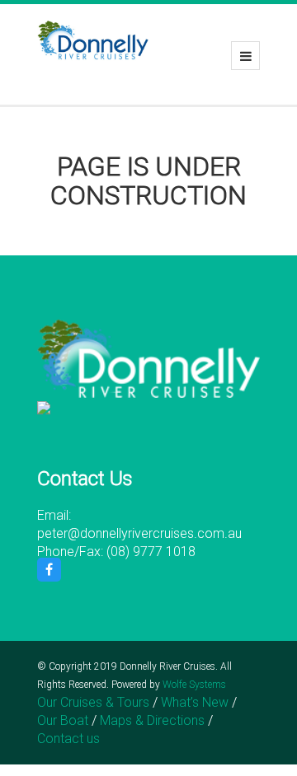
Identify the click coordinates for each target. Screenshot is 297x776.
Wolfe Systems (194, 684)
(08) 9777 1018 (151, 551)
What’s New (195, 702)
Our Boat (62, 720)
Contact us (68, 738)
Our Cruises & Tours (93, 702)
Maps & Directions (152, 720)
